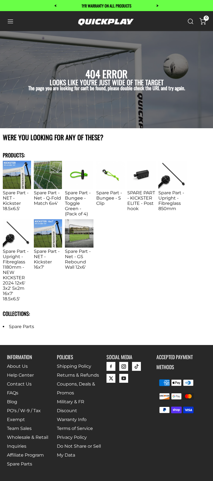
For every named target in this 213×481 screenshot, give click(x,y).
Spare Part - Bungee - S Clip (109, 198)
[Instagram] (123, 368)
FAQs (12, 393)
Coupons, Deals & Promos (76, 388)
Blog (12, 401)
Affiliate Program (25, 455)
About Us (17, 366)
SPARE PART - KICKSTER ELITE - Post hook (141, 200)
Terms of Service (75, 428)
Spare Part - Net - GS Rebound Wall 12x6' (78, 259)
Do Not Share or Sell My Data (79, 451)
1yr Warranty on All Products (106, 6)
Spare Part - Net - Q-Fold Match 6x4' (47, 198)
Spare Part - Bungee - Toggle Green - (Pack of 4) (78, 203)
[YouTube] (123, 380)
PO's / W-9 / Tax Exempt (24, 415)
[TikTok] (136, 368)
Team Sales (19, 428)
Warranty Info (72, 419)
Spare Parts (21, 326)
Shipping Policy (74, 366)
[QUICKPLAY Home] (106, 23)
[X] (110, 380)
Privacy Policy (72, 437)
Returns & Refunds (78, 375)
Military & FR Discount (70, 406)
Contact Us (19, 384)
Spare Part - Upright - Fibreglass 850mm (171, 200)
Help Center (20, 375)
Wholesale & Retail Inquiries (27, 442)
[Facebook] (110, 368)
